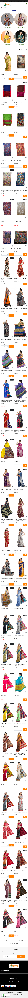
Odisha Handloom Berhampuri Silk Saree (6, 724)
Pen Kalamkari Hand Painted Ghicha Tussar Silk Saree (19, 841)
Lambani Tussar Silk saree (6, 783)
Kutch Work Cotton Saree (5, 102)
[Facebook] (2, 970)
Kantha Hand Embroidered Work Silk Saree (20, 131)
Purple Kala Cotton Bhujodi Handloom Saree (6, 490)
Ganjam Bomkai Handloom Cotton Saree (7, 930)
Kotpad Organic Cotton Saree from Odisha (19, 431)
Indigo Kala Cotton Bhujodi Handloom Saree (19, 490)
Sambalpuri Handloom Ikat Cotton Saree (20, 901)
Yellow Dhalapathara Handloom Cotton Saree (7, 460)
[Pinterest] (4, 970)
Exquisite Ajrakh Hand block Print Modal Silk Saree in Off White (7, 579)
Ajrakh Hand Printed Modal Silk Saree (7, 754)
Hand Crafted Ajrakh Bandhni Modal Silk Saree (6, 309)
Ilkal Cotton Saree (4, 812)
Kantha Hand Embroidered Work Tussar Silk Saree (7, 191)
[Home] (7, 4)
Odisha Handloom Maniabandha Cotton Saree (20, 579)
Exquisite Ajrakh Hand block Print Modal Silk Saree (20, 549)
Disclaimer (21, 994)
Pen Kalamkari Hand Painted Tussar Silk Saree (19, 871)
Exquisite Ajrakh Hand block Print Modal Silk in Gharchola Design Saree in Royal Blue (7, 520)
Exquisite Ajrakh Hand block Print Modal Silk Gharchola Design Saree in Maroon (20, 520)
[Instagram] (8, 970)
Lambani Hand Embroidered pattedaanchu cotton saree (19, 636)
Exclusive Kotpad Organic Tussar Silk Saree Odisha (7, 431)
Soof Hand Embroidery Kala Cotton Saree (6, 694)
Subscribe (21, 956)
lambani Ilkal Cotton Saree (6, 608)
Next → (22, 940)
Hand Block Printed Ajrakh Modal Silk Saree (20, 309)
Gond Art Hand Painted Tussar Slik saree (6, 73)
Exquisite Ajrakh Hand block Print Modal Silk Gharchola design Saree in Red (7, 549)
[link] (19, 4)
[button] (24, 4)
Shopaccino (8, 996)
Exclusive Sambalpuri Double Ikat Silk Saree (7, 279)
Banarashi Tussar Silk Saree (19, 73)
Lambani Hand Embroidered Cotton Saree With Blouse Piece (20, 754)
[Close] (26, 1)
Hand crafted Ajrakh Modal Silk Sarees (6, 340)
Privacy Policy (15, 994)
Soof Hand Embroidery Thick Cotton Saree (19, 694)
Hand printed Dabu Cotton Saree (20, 812)
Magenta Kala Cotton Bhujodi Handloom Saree (19, 460)
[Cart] (11, 79)
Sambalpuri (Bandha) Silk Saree (20, 278)
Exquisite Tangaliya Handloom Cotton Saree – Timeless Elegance (20, 340)
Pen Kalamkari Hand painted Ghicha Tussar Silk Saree (6, 871)
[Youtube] (6, 970)
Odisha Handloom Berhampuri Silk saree (20, 724)
